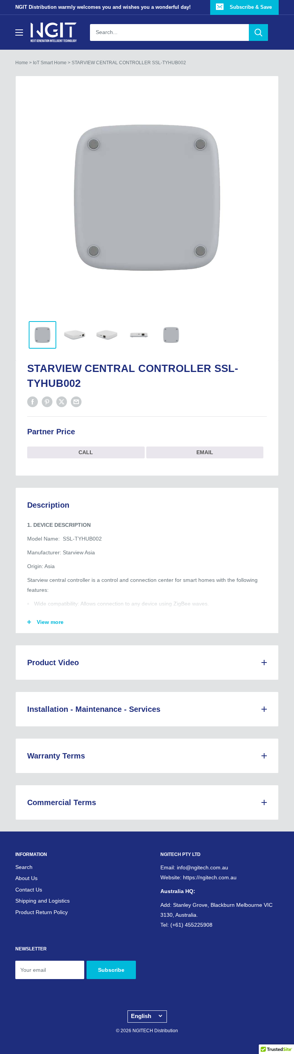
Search (24, 867)
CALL (85, 452)
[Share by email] (76, 401)
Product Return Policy (41, 912)
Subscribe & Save (250, 7)
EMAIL (204, 452)
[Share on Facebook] (32, 401)
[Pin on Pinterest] (47, 401)
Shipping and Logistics (42, 901)
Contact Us (28, 890)
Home (21, 62)
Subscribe (111, 970)
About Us (26, 878)
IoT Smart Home (50, 62)
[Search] (258, 32)
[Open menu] (19, 32)
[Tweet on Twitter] (61, 401)
